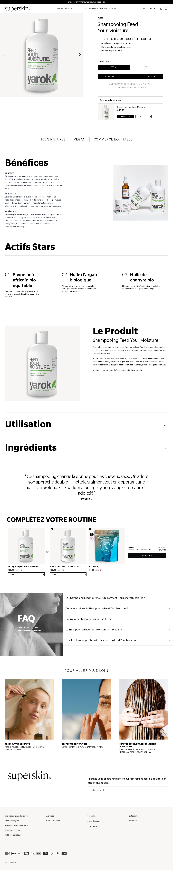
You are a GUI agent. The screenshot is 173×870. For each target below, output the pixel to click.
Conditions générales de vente (17, 816)
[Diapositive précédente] (3, 55)
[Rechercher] (155, 8)
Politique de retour (13, 835)
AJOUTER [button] (125, 116)
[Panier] (166, 8)
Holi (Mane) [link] (94, 566)
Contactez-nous (53, 821)
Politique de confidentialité (16, 825)
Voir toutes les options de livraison (131, 88)
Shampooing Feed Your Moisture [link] (23, 566)
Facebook (133, 821)
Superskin (13, 862)
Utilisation (28, 424)
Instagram (133, 816)
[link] (106, 112)
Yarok (100, 18)
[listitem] (29, 717)
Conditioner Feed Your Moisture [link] (131, 107)
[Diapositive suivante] (80, 55)
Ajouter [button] (147, 555)
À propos (50, 816)
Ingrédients (31, 447)
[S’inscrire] (164, 790)
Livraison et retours (13, 830)
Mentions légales (12, 821)
